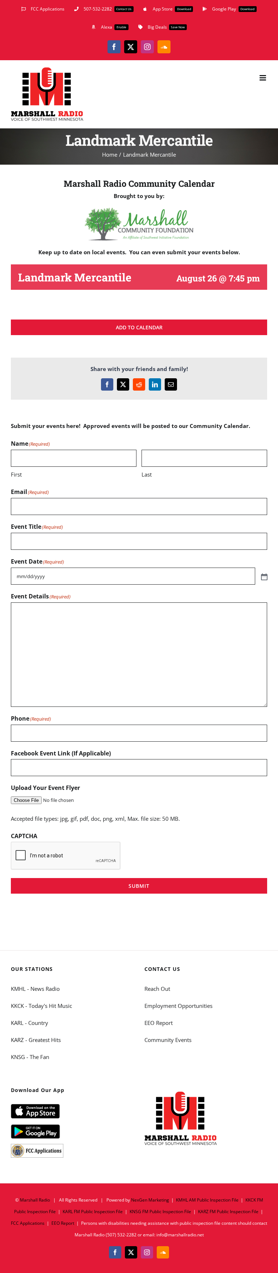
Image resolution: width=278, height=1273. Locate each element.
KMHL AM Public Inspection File (207, 1200)
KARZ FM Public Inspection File (228, 1211)
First (16, 474)
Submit (139, 885)
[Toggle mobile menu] (263, 78)
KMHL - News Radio (35, 988)
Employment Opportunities (178, 1005)
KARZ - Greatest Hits (36, 1039)
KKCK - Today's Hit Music (41, 1005)
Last (147, 474)
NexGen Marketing (150, 1200)
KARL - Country (29, 1022)
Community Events (167, 1039)
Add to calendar (139, 327)
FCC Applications (28, 1223)
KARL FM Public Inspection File (93, 1211)
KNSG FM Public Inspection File (160, 1211)
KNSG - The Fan (30, 1056)
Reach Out (157, 988)
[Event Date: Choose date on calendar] (263, 576)
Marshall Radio (35, 1200)
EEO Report (158, 1022)
